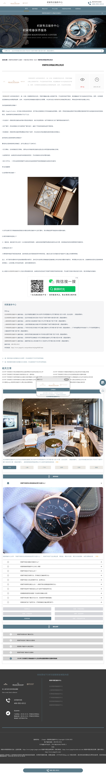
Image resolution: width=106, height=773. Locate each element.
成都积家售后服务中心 (11, 341)
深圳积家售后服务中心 (11, 334)
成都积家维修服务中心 (56, 705)
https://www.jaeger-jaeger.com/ (32, 749)
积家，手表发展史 (78, 609)
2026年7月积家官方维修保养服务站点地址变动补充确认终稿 (71, 372)
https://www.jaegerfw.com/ (53, 752)
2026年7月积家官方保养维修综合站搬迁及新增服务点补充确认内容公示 (23, 379)
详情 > (58, 462)
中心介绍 (55, 8)
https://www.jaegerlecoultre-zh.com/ (73, 749)
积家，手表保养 (27, 613)
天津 (79, 467)
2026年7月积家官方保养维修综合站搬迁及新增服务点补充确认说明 (22, 377)
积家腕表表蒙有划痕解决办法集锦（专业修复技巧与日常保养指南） (27, 362)
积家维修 (27, 618)
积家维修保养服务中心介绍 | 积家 (30, 566)
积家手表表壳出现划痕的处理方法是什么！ (33, 483)
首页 (26, 8)
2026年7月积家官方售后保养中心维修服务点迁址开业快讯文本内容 (73, 377)
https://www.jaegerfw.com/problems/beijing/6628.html (27, 347)
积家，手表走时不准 (79, 618)
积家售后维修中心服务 (15, 60)
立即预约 (53, 389)
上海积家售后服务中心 (11, 321)
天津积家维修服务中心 (56, 694)
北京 (35, 60)
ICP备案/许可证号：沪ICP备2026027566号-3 (53, 744)
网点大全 (45, 8)
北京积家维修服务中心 (56, 686)
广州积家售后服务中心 (11, 327)
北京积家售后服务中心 (14, 271)
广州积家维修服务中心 (56, 697)
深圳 (61, 467)
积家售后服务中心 (55, 2)
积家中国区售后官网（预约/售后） (94, 749)
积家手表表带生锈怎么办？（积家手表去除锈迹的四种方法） (38, 584)
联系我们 (78, 8)
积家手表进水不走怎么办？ (28, 571)
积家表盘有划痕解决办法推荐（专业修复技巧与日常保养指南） (26, 358)
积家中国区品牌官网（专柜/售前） (52, 749)
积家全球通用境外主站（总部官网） (11, 749)
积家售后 (58, 99)
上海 (27, 467)
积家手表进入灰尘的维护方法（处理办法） (33, 580)
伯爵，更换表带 (79, 613)
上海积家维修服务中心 (56, 690)
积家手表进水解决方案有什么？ (29, 562)
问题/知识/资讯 (66, 8)
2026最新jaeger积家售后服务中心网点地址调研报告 (17, 382)
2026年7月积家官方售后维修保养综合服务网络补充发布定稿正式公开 (22, 372)
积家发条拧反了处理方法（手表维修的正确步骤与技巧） (37, 602)
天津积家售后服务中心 (11, 337)
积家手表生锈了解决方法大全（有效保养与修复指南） (36, 598)
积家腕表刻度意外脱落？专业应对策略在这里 (33, 593)
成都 (96, 467)
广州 (44, 467)
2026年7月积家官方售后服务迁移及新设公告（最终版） (18, 374)
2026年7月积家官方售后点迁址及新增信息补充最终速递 (69, 374)
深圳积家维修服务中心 (56, 701)
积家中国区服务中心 (55, 680)
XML (53, 747)
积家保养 (6, 96)
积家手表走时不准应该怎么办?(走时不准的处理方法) (36, 589)
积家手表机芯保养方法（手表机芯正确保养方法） (35, 575)
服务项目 (35, 8)
